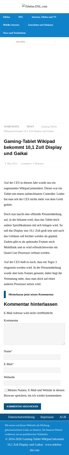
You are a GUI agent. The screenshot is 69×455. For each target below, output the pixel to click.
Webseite (9, 377)
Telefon (6, 17)
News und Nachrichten (14, 33)
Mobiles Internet (11, 25)
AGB (62, 417)
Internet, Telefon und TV (44, 17)
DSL (21, 17)
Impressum (47, 417)
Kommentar (11, 320)
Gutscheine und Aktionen (40, 25)
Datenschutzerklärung (21, 417)
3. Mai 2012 (11, 163)
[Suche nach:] (34, 41)
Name (7, 351)
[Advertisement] (34, 82)
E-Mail (8, 364)
